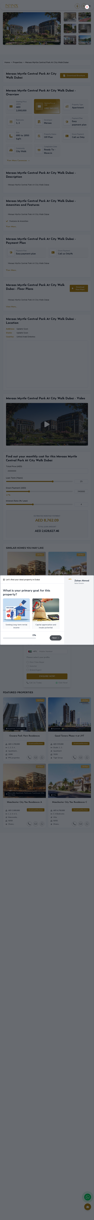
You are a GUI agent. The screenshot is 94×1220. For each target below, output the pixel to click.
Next (54, 638)
